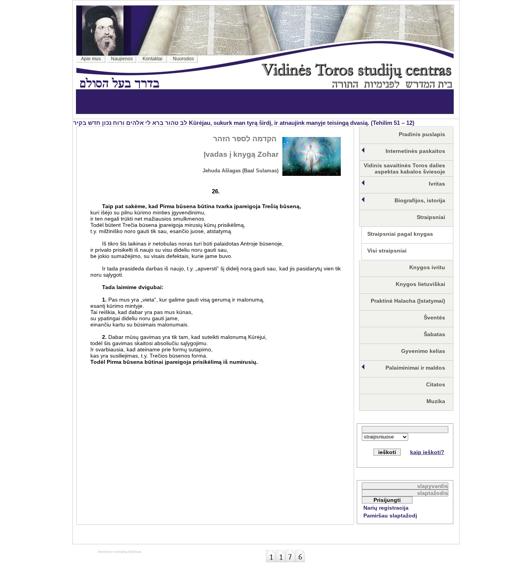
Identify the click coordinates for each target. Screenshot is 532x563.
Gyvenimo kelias (423, 351)
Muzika (435, 401)
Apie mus (91, 58)
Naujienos (122, 58)
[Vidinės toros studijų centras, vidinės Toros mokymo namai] (356, 85)
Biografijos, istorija (420, 200)
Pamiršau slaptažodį (390, 515)
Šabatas (434, 334)
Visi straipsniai (387, 250)
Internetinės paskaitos (415, 151)
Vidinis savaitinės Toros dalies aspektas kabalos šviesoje (404, 168)
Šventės (434, 317)
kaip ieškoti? (427, 452)
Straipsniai (431, 217)
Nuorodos (183, 58)
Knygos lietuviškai (420, 284)
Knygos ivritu (427, 267)
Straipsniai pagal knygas (400, 234)
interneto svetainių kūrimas (119, 552)
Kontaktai (152, 58)
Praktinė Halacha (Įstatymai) (408, 301)
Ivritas (437, 184)
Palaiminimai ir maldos (415, 368)
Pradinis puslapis (422, 134)
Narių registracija (386, 508)
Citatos (435, 384)
